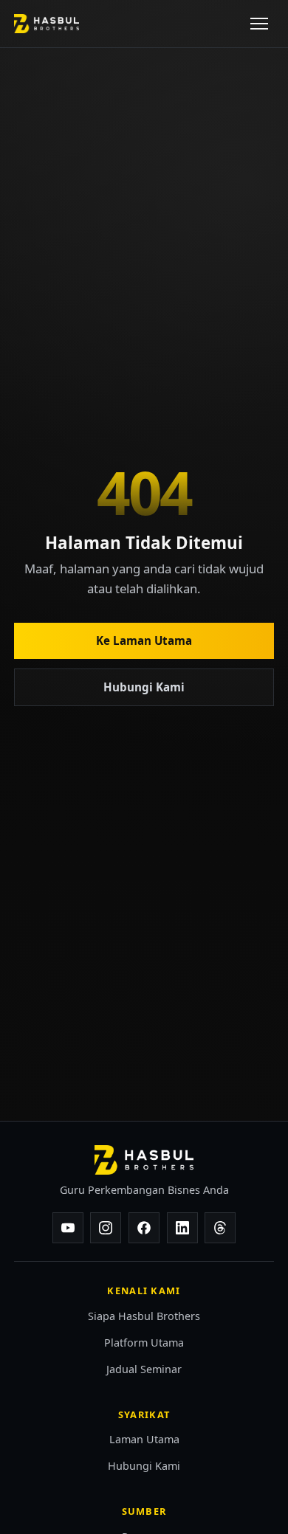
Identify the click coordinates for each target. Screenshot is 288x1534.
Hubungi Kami (144, 687)
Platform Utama (144, 1343)
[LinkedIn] (182, 1227)
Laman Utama (144, 1439)
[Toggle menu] (259, 23)
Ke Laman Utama (144, 640)
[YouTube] (67, 1227)
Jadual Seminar (144, 1369)
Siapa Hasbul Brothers (144, 1316)
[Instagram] (105, 1227)
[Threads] (220, 1227)
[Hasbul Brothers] (46, 23)
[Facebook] (144, 1227)
